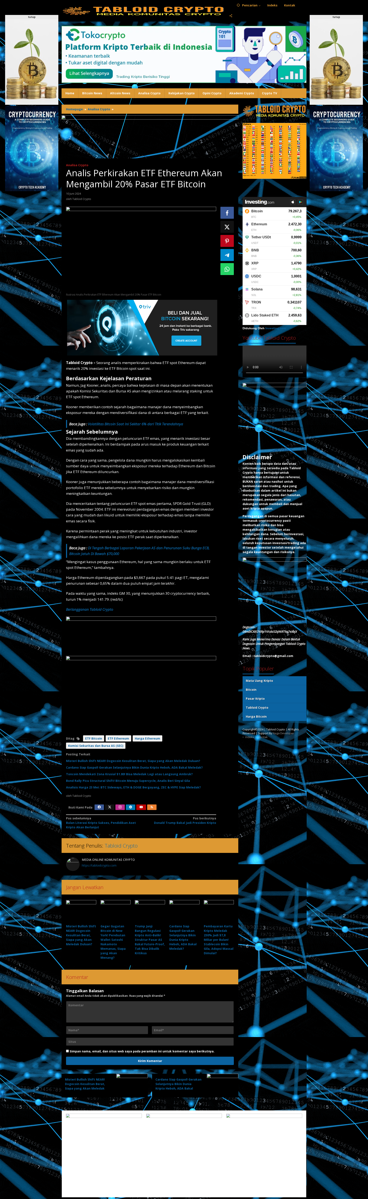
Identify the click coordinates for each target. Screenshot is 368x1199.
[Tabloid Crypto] (144, 11)
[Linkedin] (130, 807)
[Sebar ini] (227, 213)
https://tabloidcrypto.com (99, 865)
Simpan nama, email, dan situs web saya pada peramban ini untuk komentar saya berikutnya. (142, 1051)
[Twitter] (109, 807)
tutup (32, 17)
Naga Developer (283, 733)
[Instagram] (120, 807)
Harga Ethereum (147, 738)
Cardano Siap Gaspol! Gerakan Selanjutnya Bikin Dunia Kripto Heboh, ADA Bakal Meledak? (134, 767)
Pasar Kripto (255, 698)
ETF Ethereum (118, 738)
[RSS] (152, 807)
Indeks (249, 737)
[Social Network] (231, 16)
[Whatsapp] (227, 269)
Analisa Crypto (77, 165)
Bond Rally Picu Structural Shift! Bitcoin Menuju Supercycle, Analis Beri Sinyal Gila (128, 781)
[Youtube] (141, 807)
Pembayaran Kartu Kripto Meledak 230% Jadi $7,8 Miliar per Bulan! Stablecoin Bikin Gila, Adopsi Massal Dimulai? (218, 939)
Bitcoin (251, 690)
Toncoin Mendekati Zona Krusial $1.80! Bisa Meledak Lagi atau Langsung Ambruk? (129, 774)
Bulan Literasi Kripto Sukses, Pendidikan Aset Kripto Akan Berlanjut (101, 822)
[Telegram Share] (227, 255)
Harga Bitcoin (256, 716)
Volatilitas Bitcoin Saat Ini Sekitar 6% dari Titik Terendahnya (135, 423)
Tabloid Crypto (121, 845)
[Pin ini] (227, 241)
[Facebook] (99, 807)
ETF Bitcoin (93, 738)
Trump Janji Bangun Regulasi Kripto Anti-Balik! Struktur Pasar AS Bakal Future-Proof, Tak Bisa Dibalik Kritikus (150, 939)
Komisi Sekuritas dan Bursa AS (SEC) (95, 746)
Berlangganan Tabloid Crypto (89, 609)
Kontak (263, 737)
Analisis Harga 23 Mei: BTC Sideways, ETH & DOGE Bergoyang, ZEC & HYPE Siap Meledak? (133, 787)
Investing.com (275, 328)
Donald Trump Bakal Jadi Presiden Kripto (185, 820)
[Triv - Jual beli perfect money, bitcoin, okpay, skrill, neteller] (142, 327)
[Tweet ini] (227, 227)
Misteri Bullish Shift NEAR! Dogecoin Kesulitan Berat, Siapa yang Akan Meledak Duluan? (133, 761)
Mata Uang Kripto (259, 681)
